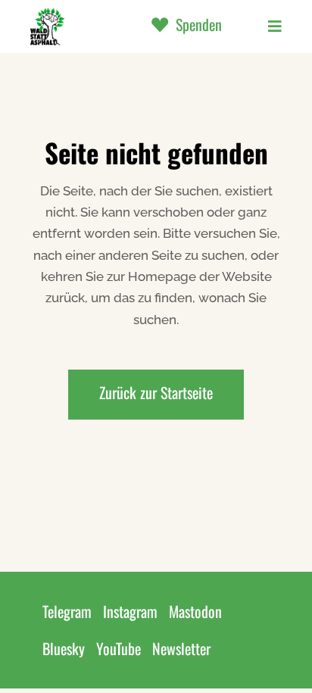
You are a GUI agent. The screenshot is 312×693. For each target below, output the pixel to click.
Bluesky (63, 648)
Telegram (67, 611)
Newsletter (181, 648)
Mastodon (195, 611)
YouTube (118, 648)
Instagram (130, 611)
